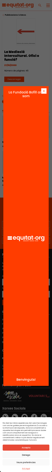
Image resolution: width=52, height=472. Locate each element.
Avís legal (26, 468)
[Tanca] (44, 91)
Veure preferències (26, 462)
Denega (26, 455)
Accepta (26, 447)
